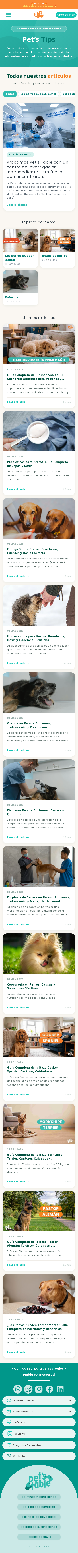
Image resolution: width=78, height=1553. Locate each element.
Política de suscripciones (39, 1527)
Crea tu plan (66, 15)
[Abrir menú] (8, 15)
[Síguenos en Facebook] (49, 1389)
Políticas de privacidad (39, 1517)
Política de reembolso (39, 1507)
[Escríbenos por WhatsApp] (17, 1389)
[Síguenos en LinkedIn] (60, 1389)
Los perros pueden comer (38, 94)
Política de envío (39, 1537)
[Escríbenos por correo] (28, 1389)
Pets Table (43, 1546)
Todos (10, 94)
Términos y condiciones (39, 1497)
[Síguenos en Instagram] (38, 1389)
